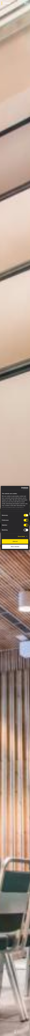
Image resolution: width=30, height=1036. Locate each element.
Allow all (15, 541)
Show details (21, 536)
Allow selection (15, 546)
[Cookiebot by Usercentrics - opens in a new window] (21, 488)
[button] (15, 1032)
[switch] (26, 520)
